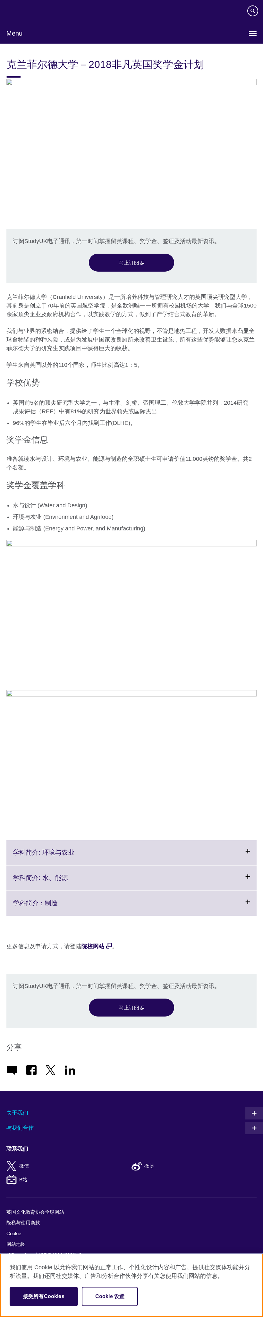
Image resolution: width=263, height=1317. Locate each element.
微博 (149, 1166)
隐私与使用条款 (23, 1222)
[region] (131, 1285)
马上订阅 (129, 263)
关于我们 (17, 1113)
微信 (24, 1166)
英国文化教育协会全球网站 (35, 1212)
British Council (22, 12)
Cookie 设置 (109, 1296)
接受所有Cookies (43, 1296)
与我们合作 (20, 1128)
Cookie (13, 1233)
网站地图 (16, 1244)
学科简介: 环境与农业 (59, 856)
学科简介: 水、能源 (56, 882)
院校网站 (93, 946)
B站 (23, 1179)
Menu (14, 33)
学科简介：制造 (51, 907)
